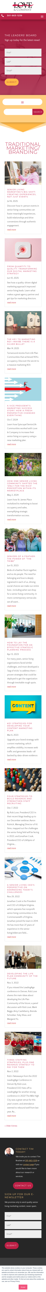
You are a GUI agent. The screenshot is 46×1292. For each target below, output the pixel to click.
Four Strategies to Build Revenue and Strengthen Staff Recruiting (19, 800)
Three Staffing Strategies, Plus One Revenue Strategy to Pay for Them (20, 1063)
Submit (12, 82)
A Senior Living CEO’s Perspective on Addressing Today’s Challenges (21, 888)
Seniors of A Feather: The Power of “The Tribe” (21, 558)
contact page (28, 1164)
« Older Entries (11, 1126)
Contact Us (23, 1185)
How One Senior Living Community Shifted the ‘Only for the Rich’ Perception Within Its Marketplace (22, 486)
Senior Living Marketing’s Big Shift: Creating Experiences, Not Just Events (21, 193)
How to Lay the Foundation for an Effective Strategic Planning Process (20, 646)
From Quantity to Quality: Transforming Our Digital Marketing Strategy (22, 270)
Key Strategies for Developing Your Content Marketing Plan (20, 727)
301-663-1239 (14, 15)
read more (11, 230)
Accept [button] (23, 1287)
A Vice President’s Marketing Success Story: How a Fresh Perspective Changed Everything (21, 411)
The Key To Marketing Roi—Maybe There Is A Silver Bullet (21, 341)
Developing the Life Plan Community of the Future (22, 976)
